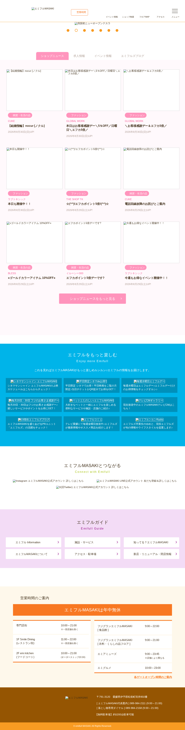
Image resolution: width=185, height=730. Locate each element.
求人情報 (79, 55)
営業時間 (81, 12)
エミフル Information (28, 542)
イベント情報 (112, 17)
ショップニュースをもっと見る (92, 299)
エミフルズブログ (132, 55)
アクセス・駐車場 (85, 554)
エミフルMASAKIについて (32, 554)
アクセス (161, 17)
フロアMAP (144, 17)
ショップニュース (52, 55)
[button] (68, 30)
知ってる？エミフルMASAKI (151, 542)
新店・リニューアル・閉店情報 (152, 554)
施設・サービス (84, 542)
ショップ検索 (128, 17)
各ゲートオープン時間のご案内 (153, 677)
